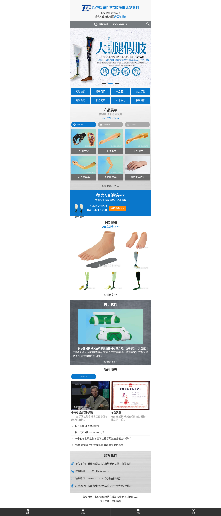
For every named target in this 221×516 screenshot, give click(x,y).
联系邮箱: (80, 471)
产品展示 (120, 91)
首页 (27, 513)
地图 (193, 513)
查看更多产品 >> (111, 186)
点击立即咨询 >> (111, 118)
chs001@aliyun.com (99, 471)
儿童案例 (133, 124)
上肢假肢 (79, 124)
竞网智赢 (116, 501)
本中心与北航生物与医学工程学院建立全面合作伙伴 (103, 438)
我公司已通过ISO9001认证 (89, 432)
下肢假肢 (106, 124)
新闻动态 (80, 100)
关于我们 (100, 91)
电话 (83, 513)
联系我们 (140, 100)
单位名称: (80, 463)
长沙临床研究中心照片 (87, 426)
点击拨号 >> (117, 208)
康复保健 (140, 91)
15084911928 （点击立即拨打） (105, 478)
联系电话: (80, 478)
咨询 (138, 513)
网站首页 (80, 91)
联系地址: (80, 486)
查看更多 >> (110, 294)
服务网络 (100, 100)
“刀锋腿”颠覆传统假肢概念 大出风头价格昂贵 (99, 445)
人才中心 (120, 100)
